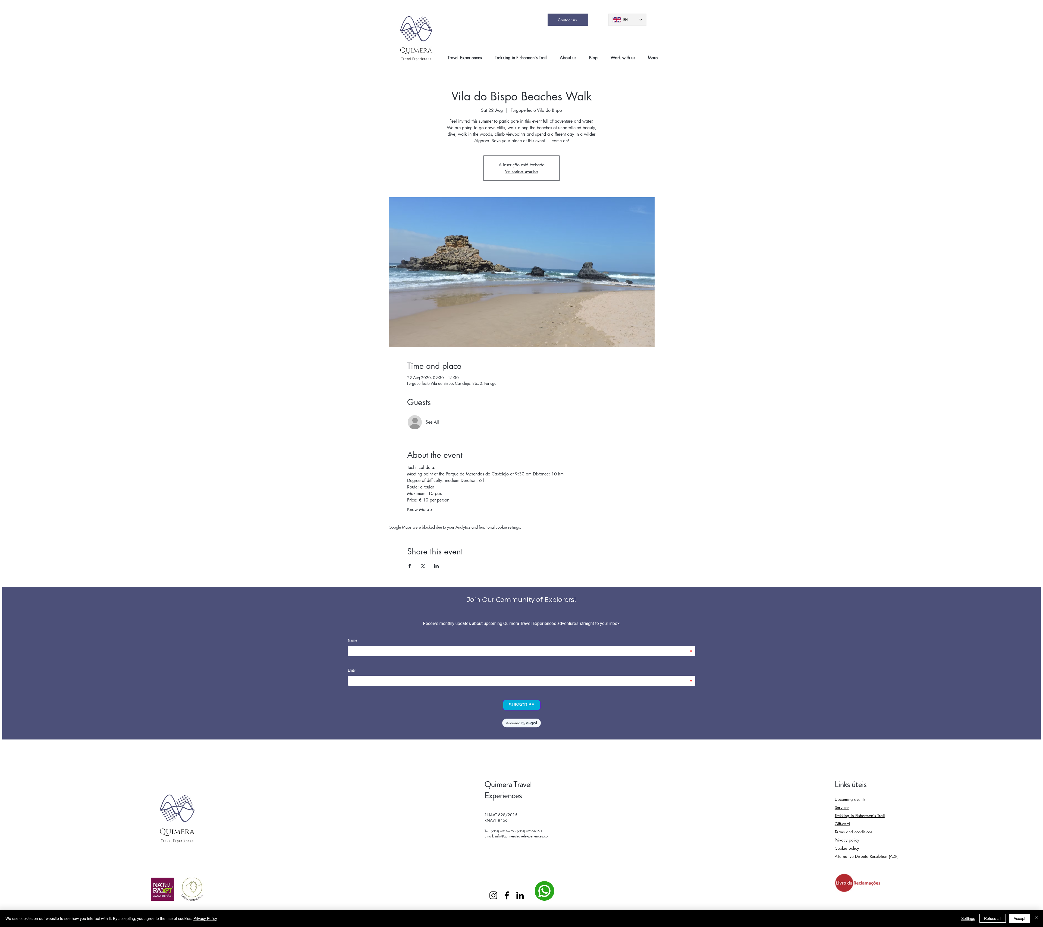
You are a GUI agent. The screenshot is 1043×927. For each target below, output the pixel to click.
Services (842, 807)
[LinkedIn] (520, 895)
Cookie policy (847, 848)
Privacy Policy (205, 918)
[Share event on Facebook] (409, 566)
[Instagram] (493, 895)
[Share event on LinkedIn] (436, 566)
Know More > (420, 509)
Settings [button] (968, 918)
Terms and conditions (853, 831)
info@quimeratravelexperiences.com (522, 836)
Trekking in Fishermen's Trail (860, 815)
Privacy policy (847, 840)
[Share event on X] (423, 566)
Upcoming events (850, 799)
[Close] (1036, 918)
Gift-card (842, 823)
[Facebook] (506, 895)
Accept (1019, 918)
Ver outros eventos (521, 171)
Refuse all (992, 918)
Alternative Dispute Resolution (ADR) (867, 856)
